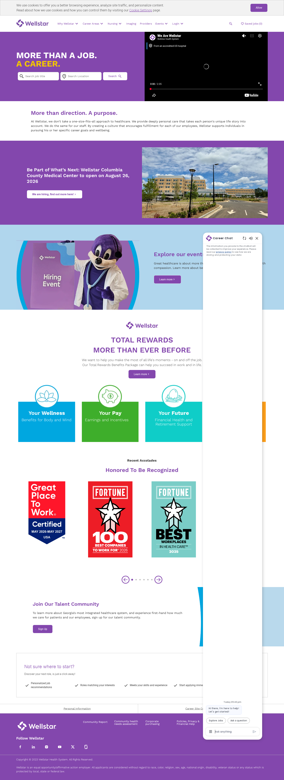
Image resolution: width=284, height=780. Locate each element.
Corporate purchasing (152, 722)
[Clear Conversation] (244, 238)
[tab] (132, 580)
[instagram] (46, 747)
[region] (232, 484)
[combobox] (38, 76)
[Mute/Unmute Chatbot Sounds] (250, 238)
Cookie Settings (140, 10)
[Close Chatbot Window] (257, 238)
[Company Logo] (33, 23)
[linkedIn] (33, 747)
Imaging (131, 23)
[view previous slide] (126, 580)
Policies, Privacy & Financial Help (188, 722)
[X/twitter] (73, 747)
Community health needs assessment (126, 722)
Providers (146, 23)
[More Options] (211, 732)
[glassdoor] (86, 747)
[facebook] (20, 747)
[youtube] (60, 747)
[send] (254, 732)
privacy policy (224, 252)
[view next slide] (158, 580)
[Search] (231, 24)
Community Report (95, 722)
